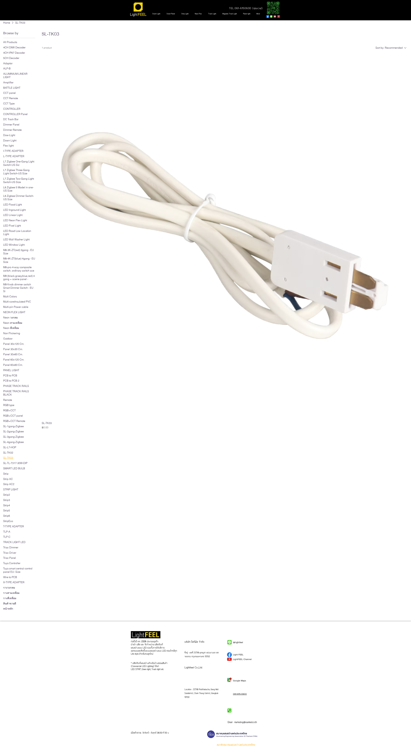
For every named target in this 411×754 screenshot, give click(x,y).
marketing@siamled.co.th (245, 722)
